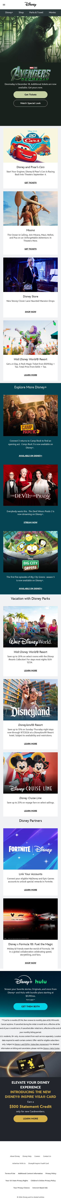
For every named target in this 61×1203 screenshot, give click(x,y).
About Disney (15, 1156)
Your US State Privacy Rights (17, 1181)
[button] (4, 4)
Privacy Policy (51, 1173)
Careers (37, 1156)
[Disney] (30, 4)
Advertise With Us (19, 1163)
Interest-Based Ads (40, 1188)
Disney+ (9, 12)
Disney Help (27, 1156)
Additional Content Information (30, 1173)
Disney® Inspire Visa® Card (38, 1163)
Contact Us (47, 1156)
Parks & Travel (36, 12)
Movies (52, 12)
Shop (21, 12)
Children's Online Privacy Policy (43, 1181)
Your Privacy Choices (21, 1188)
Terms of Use (10, 1173)
